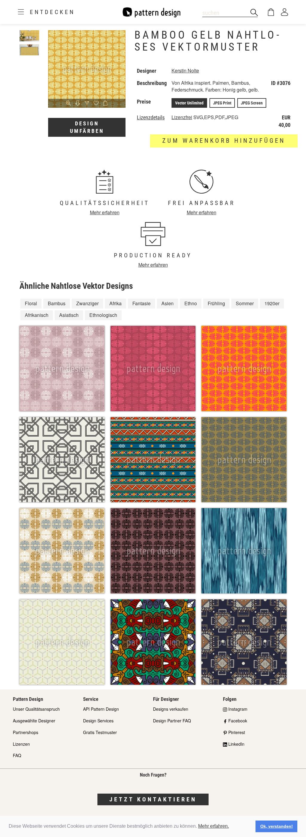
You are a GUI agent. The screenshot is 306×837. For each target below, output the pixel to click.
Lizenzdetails (151, 118)
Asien (167, 303)
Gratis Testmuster (100, 732)
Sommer (245, 303)
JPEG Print (222, 103)
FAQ (17, 755)
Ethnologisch (103, 315)
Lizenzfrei (182, 117)
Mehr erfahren (105, 212)
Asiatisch (69, 315)
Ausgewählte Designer (34, 721)
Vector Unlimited (189, 103)
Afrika (115, 303)
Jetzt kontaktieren (153, 799)
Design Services (98, 721)
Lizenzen (21, 744)
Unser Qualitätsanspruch (36, 709)
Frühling (216, 303)
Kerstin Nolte (185, 70)
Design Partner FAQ (172, 721)
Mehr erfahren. (213, 826)
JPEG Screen (252, 103)
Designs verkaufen (170, 709)
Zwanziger (87, 303)
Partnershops (25, 732)
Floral (31, 303)
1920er (271, 303)
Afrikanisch (36, 315)
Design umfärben (87, 127)
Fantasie (141, 303)
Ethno (190, 303)
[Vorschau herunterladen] (77, 103)
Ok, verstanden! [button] (276, 826)
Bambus (56, 303)
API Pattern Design (101, 709)
